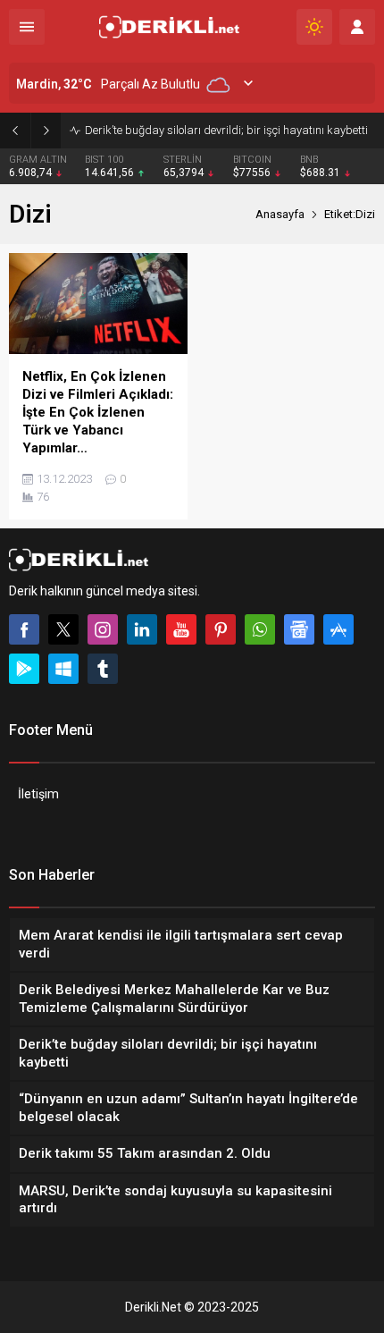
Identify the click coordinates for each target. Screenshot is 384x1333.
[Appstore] (338, 629)
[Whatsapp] (260, 629)
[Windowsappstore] (63, 669)
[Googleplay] (24, 669)
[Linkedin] (142, 629)
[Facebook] (24, 629)
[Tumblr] (103, 669)
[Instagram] (103, 629)
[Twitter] (63, 629)
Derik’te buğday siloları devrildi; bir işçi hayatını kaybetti (226, 130)
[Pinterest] (220, 629)
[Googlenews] (299, 629)
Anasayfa (280, 214)
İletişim (38, 794)
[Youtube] (181, 629)
